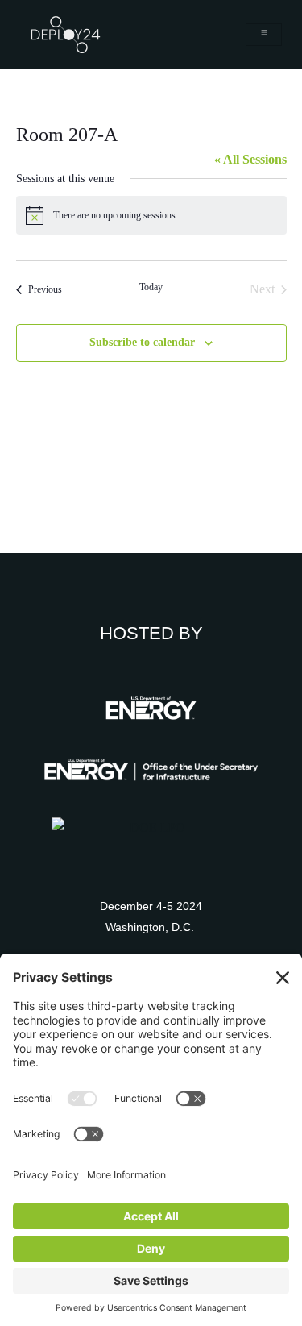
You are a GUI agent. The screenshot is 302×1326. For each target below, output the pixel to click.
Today (151, 287)
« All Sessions (250, 159)
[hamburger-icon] (264, 34)
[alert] (151, 215)
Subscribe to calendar (142, 342)
